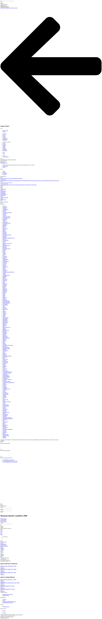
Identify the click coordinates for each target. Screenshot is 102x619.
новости (4, 599)
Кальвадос (5, 150)
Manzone (2, 548)
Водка (4, 147)
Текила (26, 184)
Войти (4, 131)
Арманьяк (5, 149)
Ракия (32, 184)
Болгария (29, 180)
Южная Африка (49, 180)
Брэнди (4, 144)
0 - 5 (1, 182)
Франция (5, 180)
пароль (1, 509)
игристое (4, 137)
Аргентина (54, 180)
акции (4, 610)
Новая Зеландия (19, 180)
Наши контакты (6, 595)
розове (4, 136)
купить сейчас (6, 156)
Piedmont (2, 520)
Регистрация (5, 130)
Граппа (4, 145)
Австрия (43, 180)
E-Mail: (1, 506)
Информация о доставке (8, 594)
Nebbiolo (4, 519)
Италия (1, 180)
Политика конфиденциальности (9, 601)
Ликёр (4, 146)
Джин (15, 184)
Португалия (13, 180)
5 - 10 (3, 182)
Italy (5, 520)
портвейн (5, 140)
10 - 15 (6, 182)
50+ (11, 182)
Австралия (36, 180)
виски (4, 143)
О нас (4, 600)
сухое (5, 518)
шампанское (5, 138)
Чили (58, 180)
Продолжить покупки (4, 6)
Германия (25, 180)
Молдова (40, 180)
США (32, 180)
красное (4, 134)
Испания (9, 180)
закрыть (2, 440)
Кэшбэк (4, 612)
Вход (2, 511)
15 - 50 (9, 182)
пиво (4, 153)
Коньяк (4, 148)
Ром (12, 184)
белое (4, 135)
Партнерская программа (8, 602)
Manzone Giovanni (4, 546)
